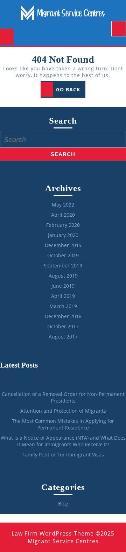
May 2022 (63, 204)
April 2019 (63, 296)
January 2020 (63, 235)
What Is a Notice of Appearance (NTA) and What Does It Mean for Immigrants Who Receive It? (63, 441)
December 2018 (63, 316)
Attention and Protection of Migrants (63, 410)
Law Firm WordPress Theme (53, 533)
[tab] (118, 29)
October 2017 (63, 326)
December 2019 (63, 245)
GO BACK (70, 91)
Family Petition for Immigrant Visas (63, 454)
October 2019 (63, 255)
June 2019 (63, 285)
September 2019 (63, 265)
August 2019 (63, 275)
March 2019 (63, 306)
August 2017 (63, 336)
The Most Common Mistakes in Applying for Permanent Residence (63, 424)
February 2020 (63, 225)
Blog (63, 503)
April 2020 (63, 214)
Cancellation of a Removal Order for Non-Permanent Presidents (63, 397)
